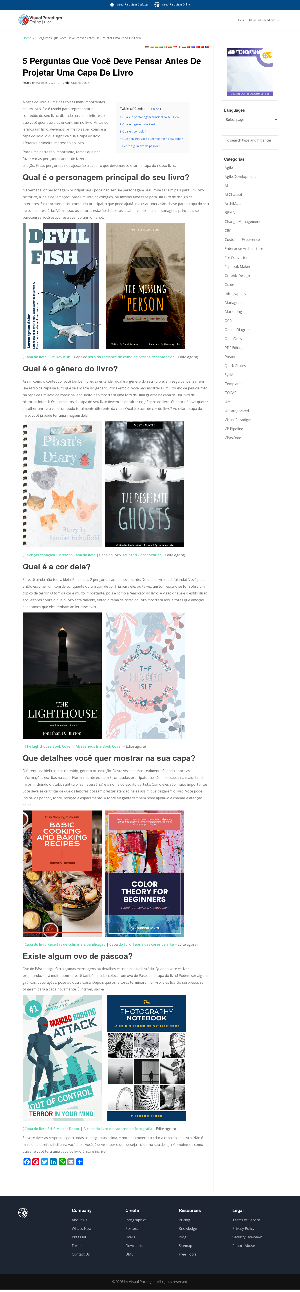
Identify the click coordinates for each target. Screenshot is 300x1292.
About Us (79, 1219)
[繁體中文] (207, 47)
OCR (228, 320)
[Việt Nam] (198, 47)
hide (156, 109)
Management (236, 302)
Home (27, 38)
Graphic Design (80, 83)
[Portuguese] (188, 47)
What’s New (81, 1228)
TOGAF (230, 392)
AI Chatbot (233, 194)
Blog (182, 1237)
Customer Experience (242, 239)
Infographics (235, 293)
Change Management (242, 221)
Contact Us (81, 1254)
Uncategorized (237, 410)
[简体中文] (202, 47)
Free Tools (187, 1254)
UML (229, 401)
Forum (77, 1245)
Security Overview (247, 1237)
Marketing (233, 311)
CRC (228, 230)
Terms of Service (246, 1219)
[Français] (165, 47)
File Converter (236, 257)
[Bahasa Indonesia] (175, 47)
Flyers (130, 1237)
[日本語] (179, 47)
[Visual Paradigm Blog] (40, 22)
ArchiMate (233, 203)
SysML (230, 374)
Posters (231, 356)
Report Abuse (243, 1245)
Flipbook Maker (238, 266)
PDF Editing (234, 347)
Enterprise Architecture (244, 248)
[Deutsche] (147, 47)
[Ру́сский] (193, 47)
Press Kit (79, 1237)
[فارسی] (161, 47)
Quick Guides (235, 365)
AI (226, 185)
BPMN (230, 212)
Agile (229, 167)
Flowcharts (134, 1245)
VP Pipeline (234, 428)
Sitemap (185, 1245)
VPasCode (233, 437)
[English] (152, 47)
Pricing (184, 1219)
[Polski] (184, 47)
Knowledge (188, 1228)
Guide (229, 284)
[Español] (156, 47)
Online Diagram (238, 329)
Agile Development (240, 176)
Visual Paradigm (238, 419)
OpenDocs (233, 338)
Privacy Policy (243, 1228)
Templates (233, 383)
